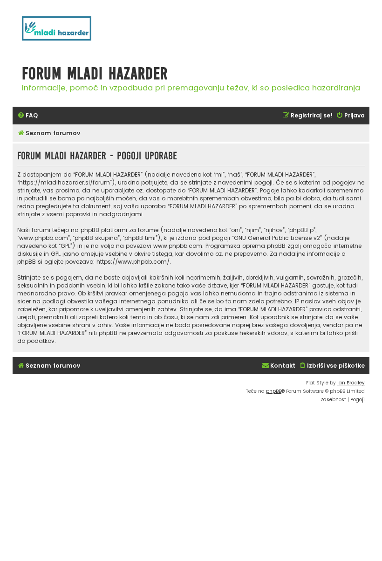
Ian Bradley (351, 382)
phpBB (273, 391)
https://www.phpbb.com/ (133, 262)
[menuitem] (27, 115)
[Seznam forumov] (68, 33)
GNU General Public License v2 (277, 238)
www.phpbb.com (177, 246)
